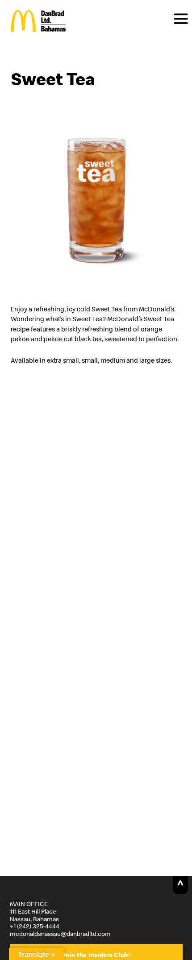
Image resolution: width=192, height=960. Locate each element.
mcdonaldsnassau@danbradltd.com (60, 934)
